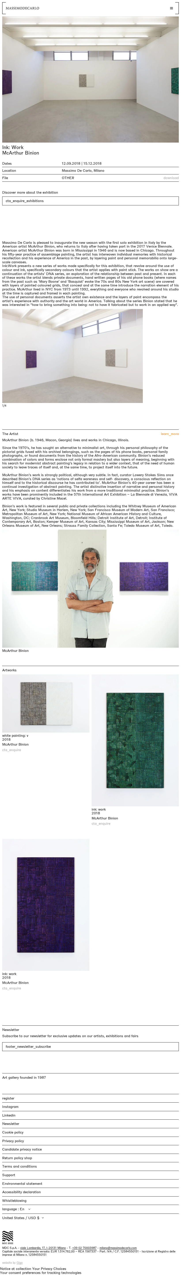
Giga (20, 1263)
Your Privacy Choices (49, 1269)
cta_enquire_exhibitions (25, 201)
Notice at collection (15, 1268)
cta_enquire (11, 750)
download (171, 178)
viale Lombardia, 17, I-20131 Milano (43, 1248)
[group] (90, 356)
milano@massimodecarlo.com (118, 1248)
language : (11, 1209)
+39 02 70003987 (84, 1248)
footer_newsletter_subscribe (28, 1046)
